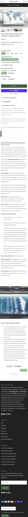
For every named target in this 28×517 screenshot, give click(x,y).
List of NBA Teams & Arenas (8, 461)
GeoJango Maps (7, 512)
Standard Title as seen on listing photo (8, 70)
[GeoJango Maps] (14, 1)
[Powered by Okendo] (4, 371)
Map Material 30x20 (6, 56)
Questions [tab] (18, 366)
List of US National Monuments (9, 453)
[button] (1, 134)
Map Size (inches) (6, 51)
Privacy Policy (4, 436)
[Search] (4, 1)
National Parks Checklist (7, 451)
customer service (12, 127)
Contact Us (3, 431)
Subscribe (5, 488)
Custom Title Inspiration (7, 448)
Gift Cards (3, 428)
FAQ (2, 422)
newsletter (7, 473)
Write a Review (23, 370)
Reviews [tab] (9, 366)
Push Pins (3, 425)
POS (12, 512)
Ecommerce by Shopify (19, 512)
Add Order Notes (5, 76)
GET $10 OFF (5, 515)
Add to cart (14, 86)
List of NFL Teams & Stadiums (8, 456)
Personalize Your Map (8, 69)
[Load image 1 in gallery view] (14, 17)
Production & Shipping (6, 439)
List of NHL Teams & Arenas (8, 464)
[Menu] (1, 1)
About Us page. (21, 408)
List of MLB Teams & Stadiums (8, 459)
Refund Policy (4, 433)
